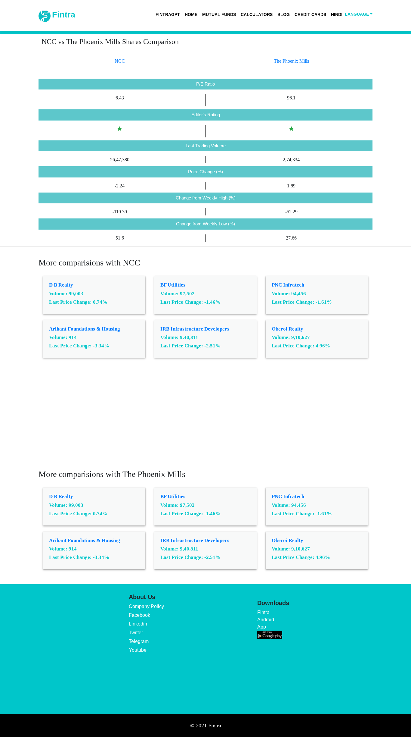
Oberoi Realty (287, 329)
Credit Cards (310, 14)
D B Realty (61, 285)
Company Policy (146, 606)
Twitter (136, 632)
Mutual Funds (219, 14)
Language (357, 14)
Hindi (336, 14)
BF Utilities (172, 285)
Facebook (139, 615)
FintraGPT (168, 14)
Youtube (138, 650)
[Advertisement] (205, 418)
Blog (283, 14)
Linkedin (138, 623)
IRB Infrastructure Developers (194, 329)
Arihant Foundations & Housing (84, 329)
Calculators (257, 14)
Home (191, 14)
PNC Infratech (288, 285)
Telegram (139, 641)
